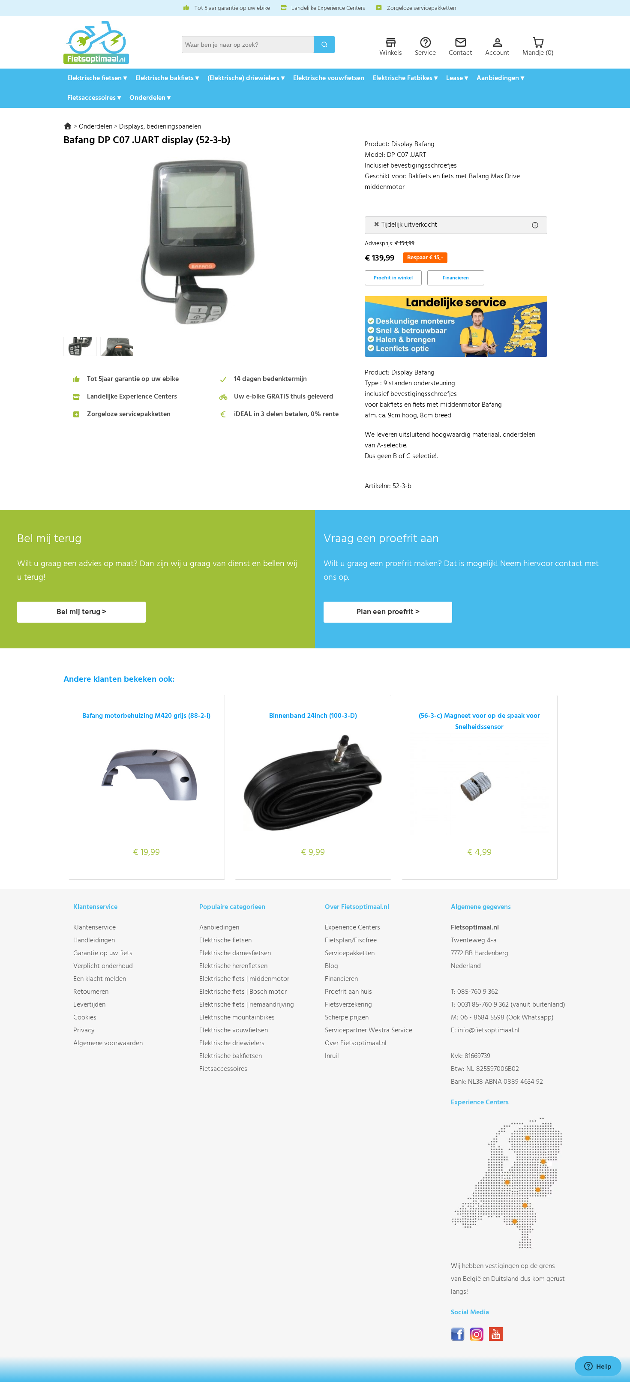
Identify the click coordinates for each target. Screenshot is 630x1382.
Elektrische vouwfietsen (328, 78)
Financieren (456, 278)
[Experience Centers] (509, 1247)
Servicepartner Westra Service (368, 1030)
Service (425, 53)
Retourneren (90, 992)
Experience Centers (352, 927)
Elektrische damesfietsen (235, 953)
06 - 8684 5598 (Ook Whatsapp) (507, 1017)
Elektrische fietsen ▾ (97, 78)
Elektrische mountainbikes (237, 1017)
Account (497, 53)
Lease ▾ (457, 78)
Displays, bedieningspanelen (160, 126)
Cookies (84, 1017)
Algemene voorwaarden (108, 1043)
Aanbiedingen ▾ (500, 78)
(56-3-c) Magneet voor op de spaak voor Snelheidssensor (479, 721)
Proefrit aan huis (348, 992)
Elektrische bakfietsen (230, 1056)
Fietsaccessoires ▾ (94, 98)
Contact (460, 53)
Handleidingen (94, 940)
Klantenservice (94, 927)
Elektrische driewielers (231, 1043)
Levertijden (89, 1004)
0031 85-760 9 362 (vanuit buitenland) (511, 1004)
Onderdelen (95, 126)
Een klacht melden (99, 979)
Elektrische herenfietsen (233, 966)
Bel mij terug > (81, 612)
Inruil (332, 1056)
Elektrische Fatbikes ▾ (405, 78)
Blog (331, 966)
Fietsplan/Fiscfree (351, 940)
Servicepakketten (350, 953)
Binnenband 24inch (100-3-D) (313, 716)
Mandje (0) (538, 53)
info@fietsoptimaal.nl (488, 1030)
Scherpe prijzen (347, 1017)
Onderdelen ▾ (150, 98)
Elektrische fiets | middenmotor (244, 979)
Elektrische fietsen (225, 940)
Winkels (390, 53)
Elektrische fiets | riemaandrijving (246, 1004)
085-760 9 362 (477, 992)
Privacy (84, 1030)
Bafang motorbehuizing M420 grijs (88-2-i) (146, 716)
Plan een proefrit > (388, 612)
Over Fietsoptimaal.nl (356, 1043)
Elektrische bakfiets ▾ (167, 78)
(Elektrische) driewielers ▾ (246, 78)
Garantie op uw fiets (102, 953)
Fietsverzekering (348, 1004)
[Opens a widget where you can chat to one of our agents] (597, 1367)
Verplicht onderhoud (103, 966)
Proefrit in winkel (393, 278)
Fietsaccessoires (223, 1069)
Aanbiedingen (219, 927)
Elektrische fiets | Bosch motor (243, 992)
